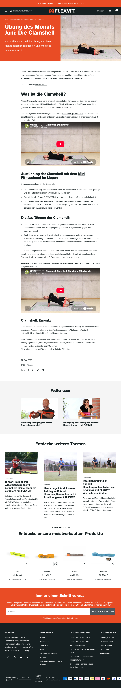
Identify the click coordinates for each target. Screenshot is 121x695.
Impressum (44, 641)
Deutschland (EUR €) (11, 678)
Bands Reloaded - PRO (80, 641)
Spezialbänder (106, 645)
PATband (103, 572)
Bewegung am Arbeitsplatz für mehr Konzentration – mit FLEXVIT (81, 423)
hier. (76, 618)
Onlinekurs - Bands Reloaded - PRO (82, 651)
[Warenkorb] (115, 11)
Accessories (105, 653)
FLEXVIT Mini (50, 197)
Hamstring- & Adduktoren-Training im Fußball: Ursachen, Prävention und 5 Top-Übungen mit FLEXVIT (60, 493)
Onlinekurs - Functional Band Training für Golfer (82, 658)
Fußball (9, 478)
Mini (17, 572)
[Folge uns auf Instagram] (14, 657)
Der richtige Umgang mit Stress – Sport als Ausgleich (37, 423)
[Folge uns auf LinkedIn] (27, 657)
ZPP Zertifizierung (77, 645)
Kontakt (43, 637)
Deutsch (100, 11)
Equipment (104, 649)
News (12, 19)
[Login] (110, 11)
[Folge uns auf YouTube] (21, 657)
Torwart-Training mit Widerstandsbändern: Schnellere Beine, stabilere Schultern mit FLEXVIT (20, 486)
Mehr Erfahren (79, 3)
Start (6, 19)
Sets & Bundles (106, 641)
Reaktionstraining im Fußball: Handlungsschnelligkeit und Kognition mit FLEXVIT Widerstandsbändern (99, 487)
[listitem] (28, 370)
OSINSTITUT (41, 85)
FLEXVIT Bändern (82, 72)
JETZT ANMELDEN (103, 611)
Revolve (46, 572)
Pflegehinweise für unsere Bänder (51, 663)
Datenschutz (45, 645)
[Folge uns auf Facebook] (8, 657)
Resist (75, 572)
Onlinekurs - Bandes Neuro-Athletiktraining (81, 665)
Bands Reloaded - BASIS (80, 637)
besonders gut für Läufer (72, 114)
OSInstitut (66, 349)
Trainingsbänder (107, 637)
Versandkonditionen (48, 653)
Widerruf (43, 657)
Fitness (30, 365)
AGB (42, 649)
